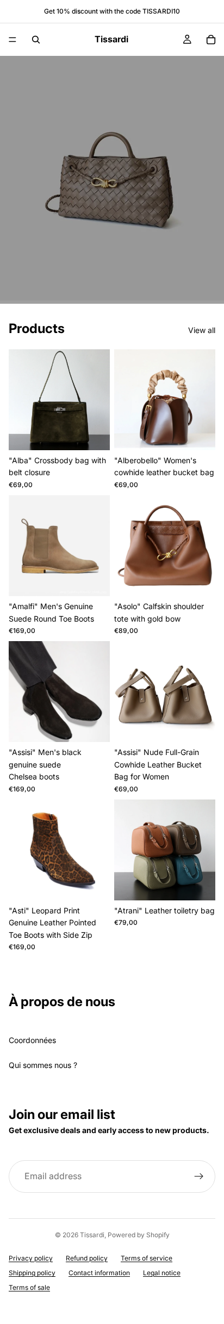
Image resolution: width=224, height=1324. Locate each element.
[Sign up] (199, 1176)
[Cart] (211, 40)
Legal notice (162, 1273)
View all (201, 330)
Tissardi (92, 1235)
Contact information (99, 1273)
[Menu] (12, 39)
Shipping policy (32, 1273)
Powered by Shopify (139, 1235)
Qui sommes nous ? (43, 1065)
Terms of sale (29, 1287)
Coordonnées (32, 1040)
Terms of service (146, 1258)
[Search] (36, 40)
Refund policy (87, 1258)
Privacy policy (31, 1258)
